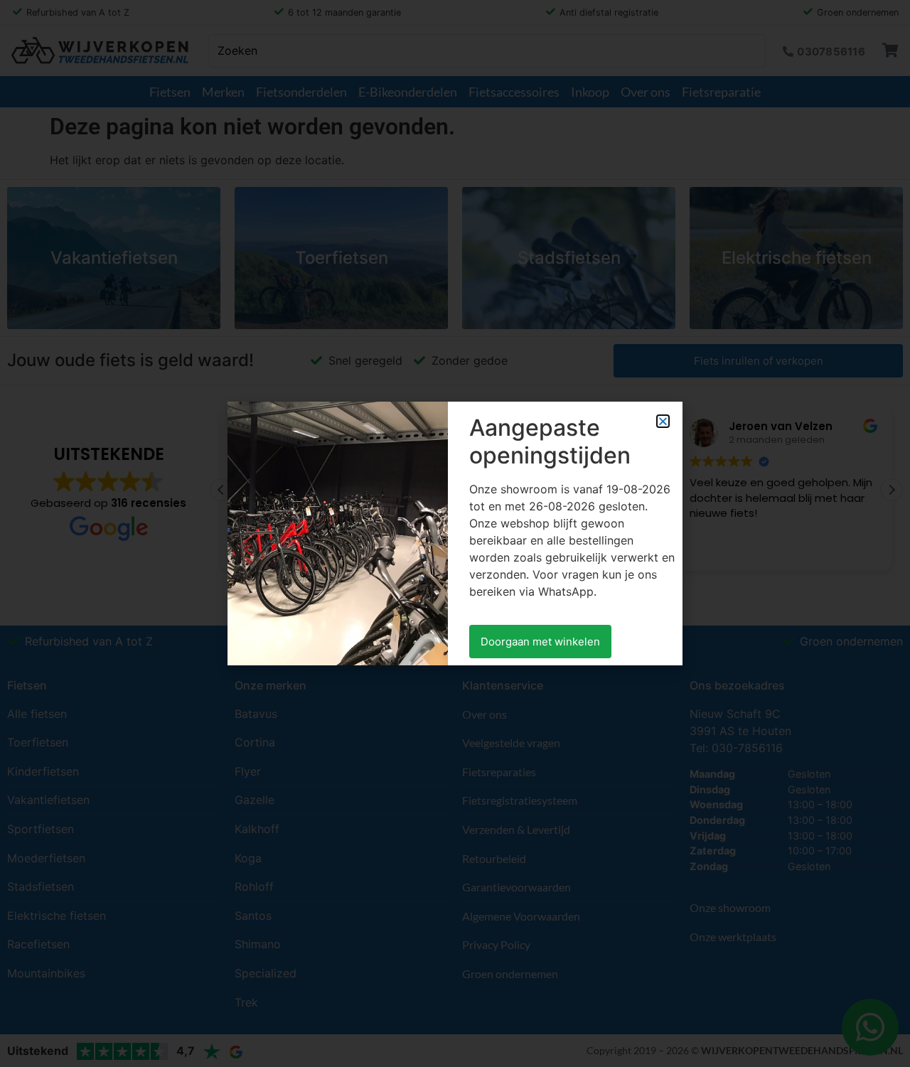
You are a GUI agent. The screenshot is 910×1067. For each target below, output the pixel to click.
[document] (455, 533)
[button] (663, 421)
